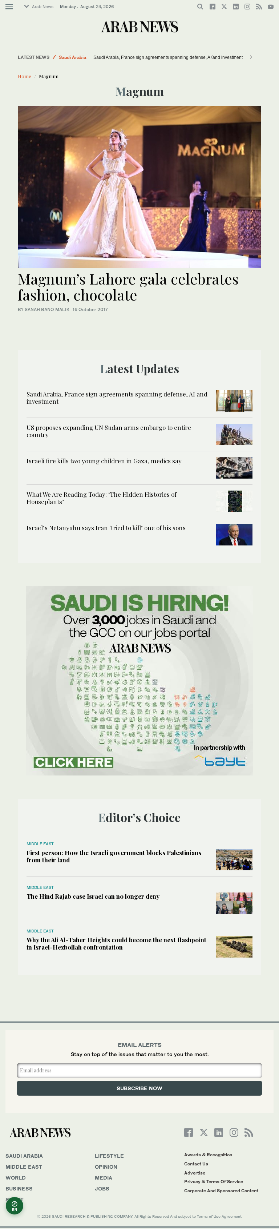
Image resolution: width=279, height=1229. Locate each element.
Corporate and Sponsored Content (221, 1190)
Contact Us (196, 1163)
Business (19, 1188)
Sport (14, 1199)
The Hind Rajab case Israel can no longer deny (93, 896)
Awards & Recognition (208, 1154)
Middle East (40, 843)
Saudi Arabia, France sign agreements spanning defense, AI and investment (168, 57)
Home (24, 76)
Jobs (102, 1188)
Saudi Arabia (72, 57)
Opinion (106, 1167)
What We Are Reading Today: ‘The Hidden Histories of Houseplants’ (102, 497)
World (15, 1177)
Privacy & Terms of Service (213, 1181)
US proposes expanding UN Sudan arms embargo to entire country (109, 431)
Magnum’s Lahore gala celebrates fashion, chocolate (128, 286)
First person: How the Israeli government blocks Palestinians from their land (114, 856)
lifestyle (109, 1156)
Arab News (42, 6)
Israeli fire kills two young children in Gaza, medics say (104, 461)
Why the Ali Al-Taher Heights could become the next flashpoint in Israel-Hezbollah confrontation (116, 943)
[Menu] (9, 7)
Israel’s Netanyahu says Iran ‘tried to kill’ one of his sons (106, 528)
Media (103, 1177)
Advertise (194, 1173)
